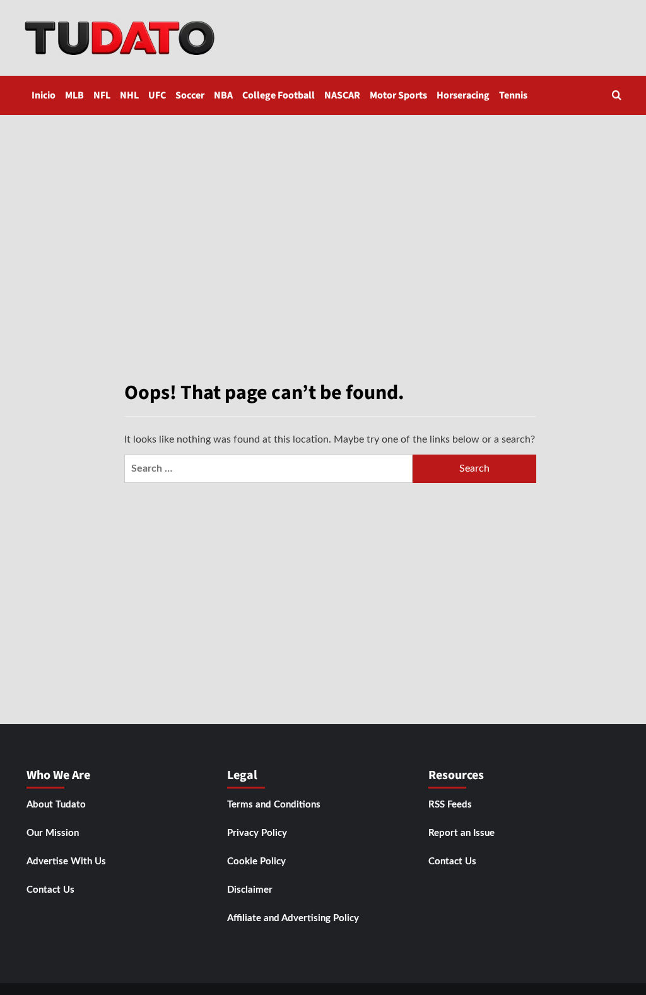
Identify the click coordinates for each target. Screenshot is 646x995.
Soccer (189, 95)
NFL (101, 95)
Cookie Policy (256, 861)
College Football (278, 95)
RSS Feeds (450, 804)
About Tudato (56, 804)
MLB (74, 95)
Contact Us (50, 890)
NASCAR (342, 95)
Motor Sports (398, 95)
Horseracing (463, 95)
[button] (617, 95)
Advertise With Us (66, 861)
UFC (157, 95)
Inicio (44, 95)
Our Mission (52, 833)
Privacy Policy (257, 833)
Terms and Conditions (273, 804)
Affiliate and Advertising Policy (293, 918)
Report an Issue (461, 833)
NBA (223, 95)
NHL (129, 95)
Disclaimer (250, 890)
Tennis (513, 95)
